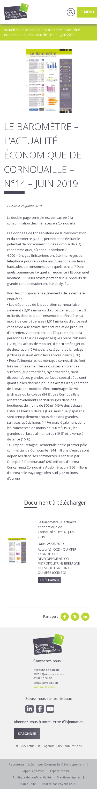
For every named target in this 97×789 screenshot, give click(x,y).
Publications (27, 29)
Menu (88, 12)
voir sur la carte (44, 687)
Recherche (71, 12)
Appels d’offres (33, 771)
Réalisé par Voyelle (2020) (59, 784)
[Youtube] (50, 709)
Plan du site (28, 784)
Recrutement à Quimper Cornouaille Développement (46, 764)
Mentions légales (68, 777)
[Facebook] (65, 617)
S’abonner (27, 733)
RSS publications (69, 746)
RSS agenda (46, 746)
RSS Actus (27, 746)
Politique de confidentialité (32, 777)
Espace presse (60, 771)
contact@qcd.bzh (45, 683)
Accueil (9, 29)
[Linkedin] (85, 617)
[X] (75, 617)
